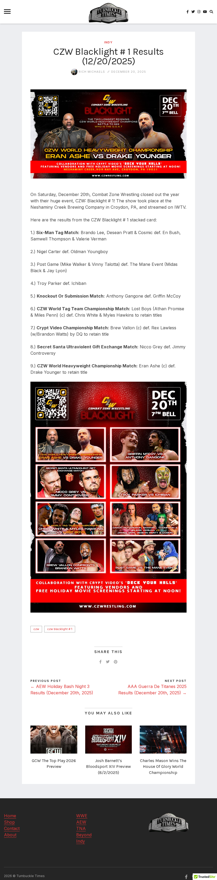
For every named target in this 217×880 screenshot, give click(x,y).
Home (10, 815)
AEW (81, 822)
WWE (81, 815)
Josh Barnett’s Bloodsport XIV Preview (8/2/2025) (108, 766)
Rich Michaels (91, 72)
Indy (108, 42)
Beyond (84, 834)
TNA (81, 828)
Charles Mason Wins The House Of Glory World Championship (163, 766)
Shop (9, 822)
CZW (36, 629)
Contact (12, 828)
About (10, 834)
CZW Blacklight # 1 (59, 629)
